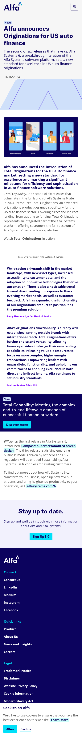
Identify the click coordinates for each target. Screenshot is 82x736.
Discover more (17, 425)
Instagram (12, 602)
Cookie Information (19, 693)
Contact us (12, 580)
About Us (11, 637)
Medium (10, 595)
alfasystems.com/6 (41, 486)
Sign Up (38, 536)
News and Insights (18, 644)
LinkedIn (10, 587)
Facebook (11, 610)
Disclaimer (12, 678)
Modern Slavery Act (18, 701)
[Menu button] (74, 7)
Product (10, 629)
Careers (9, 652)
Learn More (59, 720)
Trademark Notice (17, 671)
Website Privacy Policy (20, 686)
